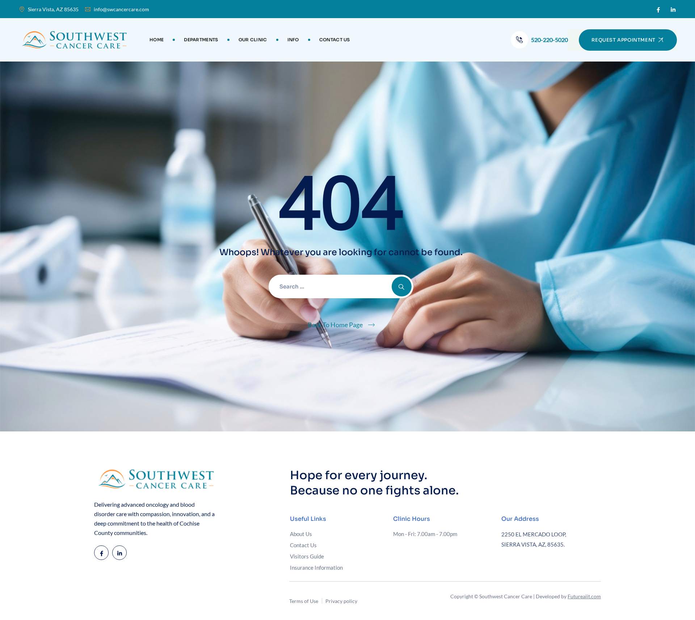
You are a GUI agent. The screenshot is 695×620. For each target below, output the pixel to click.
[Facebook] (658, 9)
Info (293, 39)
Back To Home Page (335, 325)
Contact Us (334, 39)
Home (156, 39)
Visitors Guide (307, 556)
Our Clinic (253, 39)
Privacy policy (341, 601)
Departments (201, 39)
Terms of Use (303, 601)
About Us (301, 534)
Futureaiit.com (584, 596)
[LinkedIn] (673, 9)
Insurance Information (316, 567)
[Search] (402, 286)
